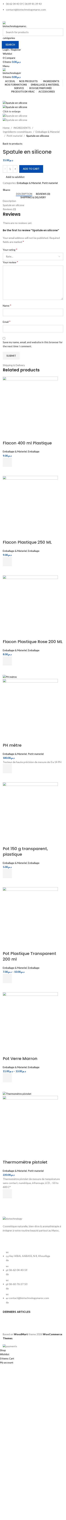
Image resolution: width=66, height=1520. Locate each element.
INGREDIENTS (22, 127)
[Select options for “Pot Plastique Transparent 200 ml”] (7, 978)
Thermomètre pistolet (25, 1162)
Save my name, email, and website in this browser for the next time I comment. (33, 344)
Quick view (7, 471)
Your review (10, 262)
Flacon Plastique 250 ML (27, 542)
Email (6, 321)
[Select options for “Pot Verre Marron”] (7, 1077)
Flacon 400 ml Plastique (27, 443)
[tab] (24, 194)
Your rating (10, 249)
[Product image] (30, 705)
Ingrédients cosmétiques (17, 131)
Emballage (33, 451)
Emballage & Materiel (48, 131)
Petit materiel (14, 135)
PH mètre (12, 745)
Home (6, 127)
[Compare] (7, 435)
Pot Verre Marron (20, 1058)
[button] (7, 462)
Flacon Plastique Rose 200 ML (33, 641)
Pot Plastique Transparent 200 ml (29, 956)
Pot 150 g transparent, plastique (25, 851)
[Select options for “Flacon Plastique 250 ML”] (7, 561)
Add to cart (31, 168)
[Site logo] (15, 24)
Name (7, 305)
